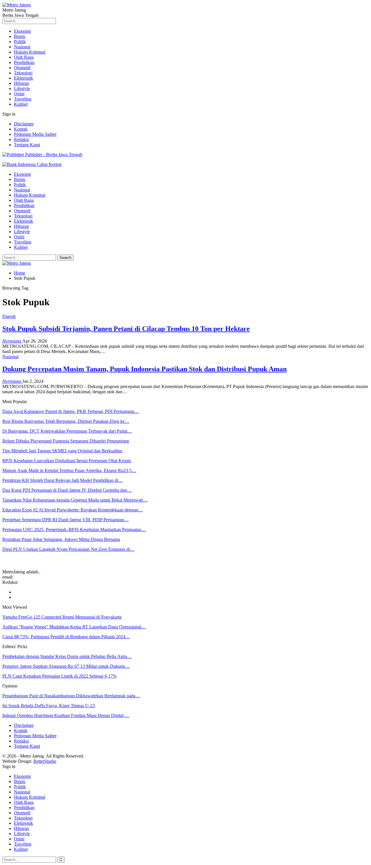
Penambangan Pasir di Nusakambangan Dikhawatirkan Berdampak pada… (71, 695)
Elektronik (23, 78)
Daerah (9, 316)
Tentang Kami (27, 144)
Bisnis (19, 36)
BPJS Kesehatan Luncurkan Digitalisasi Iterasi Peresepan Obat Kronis (66, 460)
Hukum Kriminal (29, 52)
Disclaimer (24, 123)
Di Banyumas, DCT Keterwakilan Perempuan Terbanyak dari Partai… (67, 431)
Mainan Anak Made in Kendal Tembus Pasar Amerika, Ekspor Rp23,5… (69, 470)
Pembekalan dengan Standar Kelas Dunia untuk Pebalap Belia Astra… (67, 656)
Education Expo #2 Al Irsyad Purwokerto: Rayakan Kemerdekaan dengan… (72, 509)
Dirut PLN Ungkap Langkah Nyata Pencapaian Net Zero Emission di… (68, 549)
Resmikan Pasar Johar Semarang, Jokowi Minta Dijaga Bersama (61, 539)
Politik (20, 41)
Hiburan (21, 83)
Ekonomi (22, 31)
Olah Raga (24, 57)
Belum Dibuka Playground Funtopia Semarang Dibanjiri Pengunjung (65, 440)
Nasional (22, 46)
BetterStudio (44, 761)
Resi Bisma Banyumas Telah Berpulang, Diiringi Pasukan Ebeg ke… (65, 421)
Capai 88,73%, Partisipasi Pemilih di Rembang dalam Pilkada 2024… (66, 636)
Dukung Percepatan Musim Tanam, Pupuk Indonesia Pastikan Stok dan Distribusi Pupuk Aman (144, 369)
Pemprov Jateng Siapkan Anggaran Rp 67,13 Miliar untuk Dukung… (66, 666)
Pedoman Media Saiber (35, 134)
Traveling (22, 98)
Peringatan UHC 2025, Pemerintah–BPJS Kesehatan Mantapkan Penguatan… (74, 529)
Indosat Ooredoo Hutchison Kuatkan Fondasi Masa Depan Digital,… (65, 715)
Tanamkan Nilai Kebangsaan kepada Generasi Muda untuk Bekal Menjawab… (75, 500)
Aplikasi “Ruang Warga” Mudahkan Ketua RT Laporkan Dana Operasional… (74, 626)
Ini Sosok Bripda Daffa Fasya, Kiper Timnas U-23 (48, 705)
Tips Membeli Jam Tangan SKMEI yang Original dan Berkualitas (62, 450)
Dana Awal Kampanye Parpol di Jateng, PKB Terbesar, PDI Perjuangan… (70, 411)
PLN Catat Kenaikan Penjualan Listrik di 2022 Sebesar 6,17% (59, 676)
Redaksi (21, 139)
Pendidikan (24, 62)
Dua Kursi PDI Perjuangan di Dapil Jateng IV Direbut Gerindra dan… (67, 490)
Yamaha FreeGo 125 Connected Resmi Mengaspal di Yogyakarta (61, 617)
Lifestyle (22, 88)
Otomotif (22, 67)
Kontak (21, 129)
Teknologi (23, 72)
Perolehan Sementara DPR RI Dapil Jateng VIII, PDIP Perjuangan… (65, 519)
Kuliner (21, 104)
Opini (19, 93)
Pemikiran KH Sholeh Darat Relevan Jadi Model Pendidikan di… (62, 480)
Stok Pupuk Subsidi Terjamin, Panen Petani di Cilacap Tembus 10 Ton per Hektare (126, 328)
